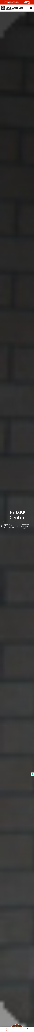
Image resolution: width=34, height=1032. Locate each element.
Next (32, 2)
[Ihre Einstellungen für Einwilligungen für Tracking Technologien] (32, 774)
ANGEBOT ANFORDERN (20, 1030)
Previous (1, 2)
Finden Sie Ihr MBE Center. (27, 1030)
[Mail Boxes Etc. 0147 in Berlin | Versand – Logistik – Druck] (17, 8)
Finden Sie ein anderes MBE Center (25, 526)
